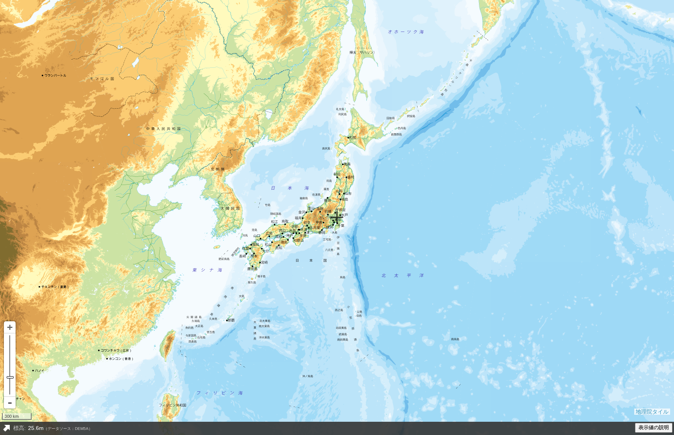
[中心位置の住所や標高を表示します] (6, 428)
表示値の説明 (654, 427)
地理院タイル (652, 412)
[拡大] (10, 327)
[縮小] (10, 403)
